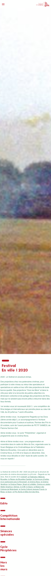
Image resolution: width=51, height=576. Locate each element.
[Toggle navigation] (13, 4)
